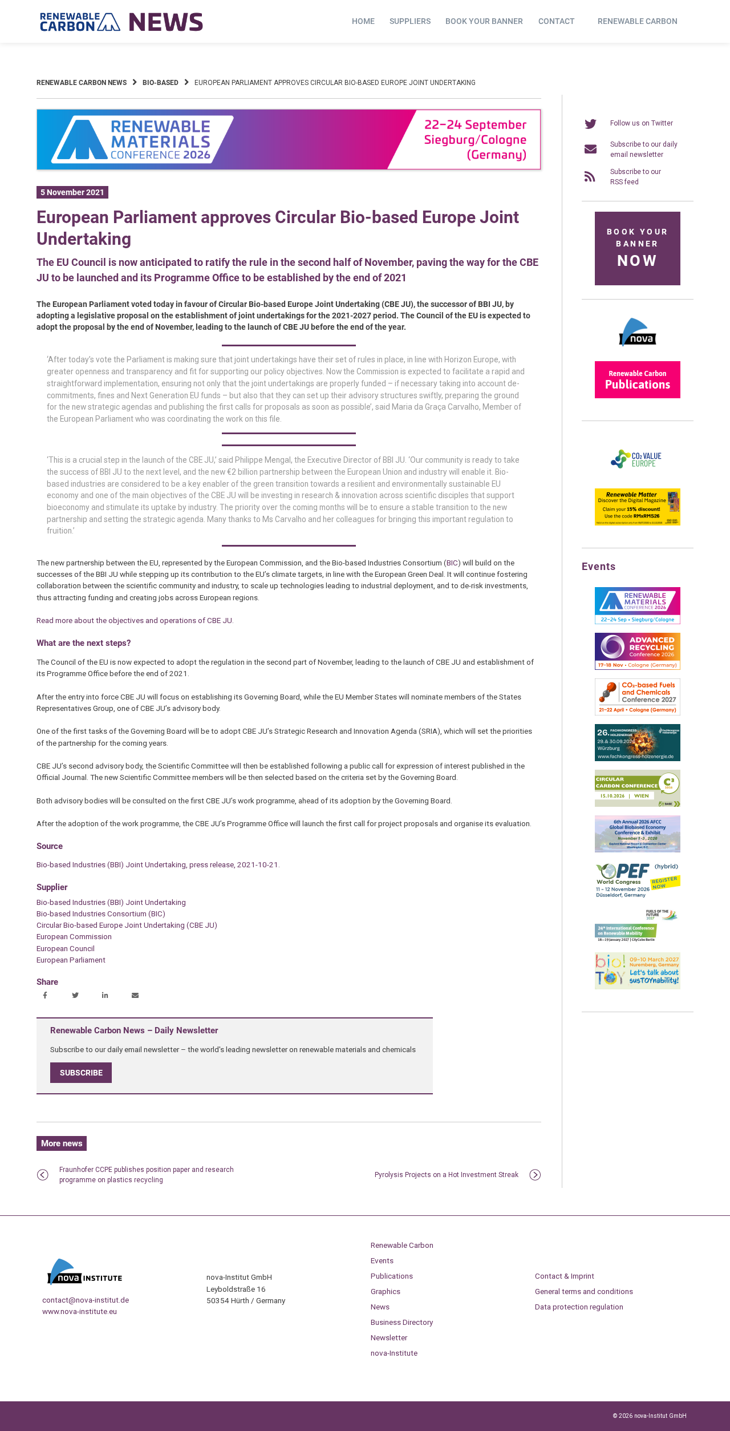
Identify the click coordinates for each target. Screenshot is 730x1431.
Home (363, 21)
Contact (556, 21)
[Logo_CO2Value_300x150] (637, 478)
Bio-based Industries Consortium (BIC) (100, 913)
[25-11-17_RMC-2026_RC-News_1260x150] (288, 168)
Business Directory (402, 1322)
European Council (65, 948)
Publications (392, 1275)
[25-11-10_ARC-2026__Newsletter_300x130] (637, 668)
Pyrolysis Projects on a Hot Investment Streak (446, 1175)
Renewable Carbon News (81, 83)
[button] (46, 996)
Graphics (385, 1291)
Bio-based (161, 83)
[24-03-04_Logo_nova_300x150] (637, 350)
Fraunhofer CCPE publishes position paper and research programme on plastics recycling (146, 1175)
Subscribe (81, 1072)
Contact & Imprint (564, 1275)
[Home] (122, 22)
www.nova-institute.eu (79, 1311)
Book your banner (484, 21)
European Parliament (71, 959)
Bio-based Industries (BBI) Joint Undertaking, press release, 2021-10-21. (158, 864)
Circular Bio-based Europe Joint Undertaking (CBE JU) (126, 924)
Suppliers (410, 21)
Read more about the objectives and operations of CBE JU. (135, 620)
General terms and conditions (584, 1291)
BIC (452, 562)
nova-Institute (394, 1352)
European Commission (74, 936)
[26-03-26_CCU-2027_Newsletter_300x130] (637, 713)
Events (382, 1260)
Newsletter (389, 1337)
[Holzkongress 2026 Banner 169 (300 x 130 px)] (637, 759)
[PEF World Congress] (637, 896)
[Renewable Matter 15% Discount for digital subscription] (637, 523)
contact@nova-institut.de (85, 1299)
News (380, 1306)
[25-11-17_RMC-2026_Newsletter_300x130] (637, 622)
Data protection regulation (579, 1306)
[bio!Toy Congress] (637, 987)
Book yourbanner (637, 248)
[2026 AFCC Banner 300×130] (637, 850)
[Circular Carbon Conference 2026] (637, 805)
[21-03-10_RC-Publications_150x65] (637, 396)
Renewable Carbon (638, 21)
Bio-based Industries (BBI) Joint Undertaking (111, 902)
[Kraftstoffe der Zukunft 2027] (637, 941)
